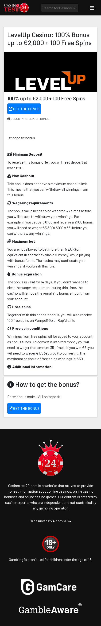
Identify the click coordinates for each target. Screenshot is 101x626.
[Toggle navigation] (92, 7)
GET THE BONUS (25, 108)
